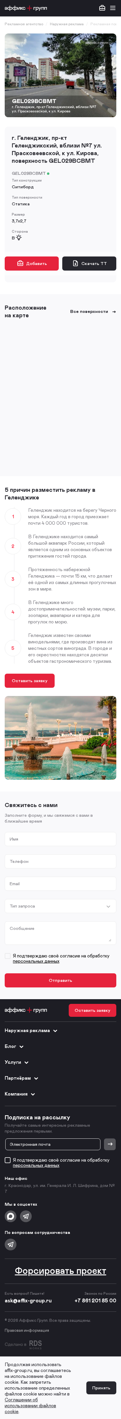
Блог (10, 1046)
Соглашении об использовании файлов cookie (30, 1405)
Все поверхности (89, 311)
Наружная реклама (27, 1030)
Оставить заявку (30, 680)
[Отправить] (110, 1144)
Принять (101, 1387)
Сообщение (22, 928)
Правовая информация (27, 1330)
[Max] (10, 1216)
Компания (16, 1093)
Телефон (19, 861)
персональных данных (36, 961)
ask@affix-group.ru (28, 1300)
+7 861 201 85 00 (95, 1300)
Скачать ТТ (94, 263)
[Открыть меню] (112, 8)
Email (15, 883)
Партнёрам (18, 1078)
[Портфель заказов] (102, 8)
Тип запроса (22, 905)
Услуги (13, 1062)
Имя (14, 838)
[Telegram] (26, 1216)
